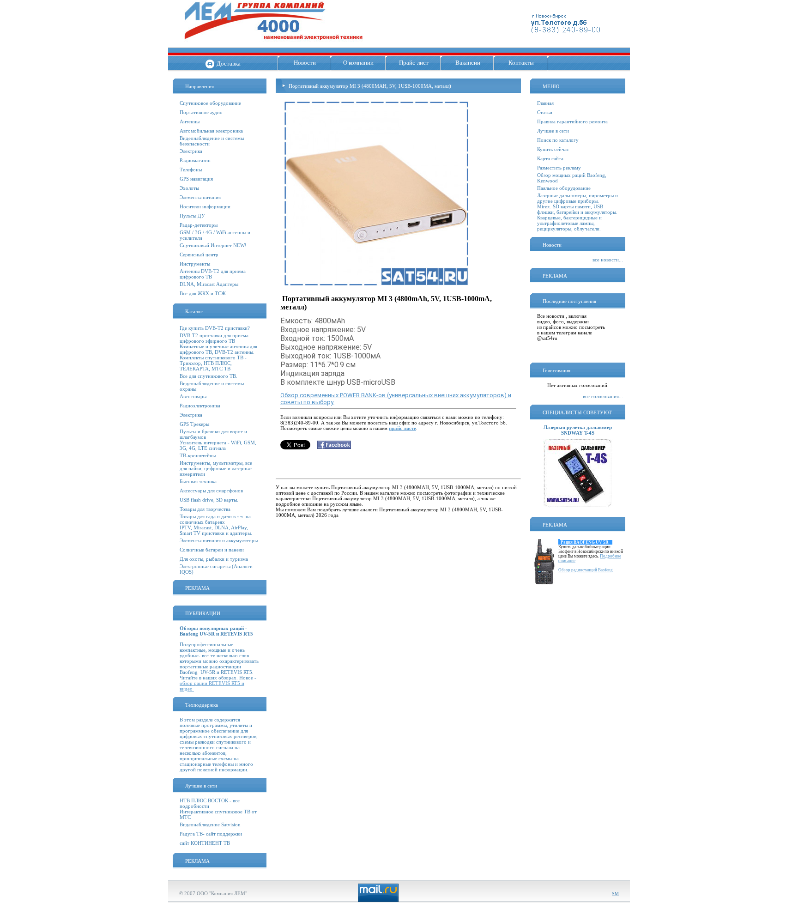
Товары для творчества (205, 509)
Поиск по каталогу (558, 140)
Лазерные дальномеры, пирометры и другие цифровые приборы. (577, 198)
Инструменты (195, 264)
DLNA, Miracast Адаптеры (209, 284)
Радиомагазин (195, 160)
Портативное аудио (201, 112)
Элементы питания (200, 197)
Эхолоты (189, 188)
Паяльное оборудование (564, 188)
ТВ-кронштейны (198, 455)
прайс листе (402, 428)
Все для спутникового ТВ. (208, 376)
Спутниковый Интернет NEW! (213, 245)
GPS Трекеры (194, 424)
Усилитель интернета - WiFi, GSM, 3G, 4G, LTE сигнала (218, 445)
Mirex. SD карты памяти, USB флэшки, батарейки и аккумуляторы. (577, 209)
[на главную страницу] (273, 44)
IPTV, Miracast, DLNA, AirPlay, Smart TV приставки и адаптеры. (216, 530)
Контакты (521, 62)
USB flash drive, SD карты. (209, 500)
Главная (545, 103)
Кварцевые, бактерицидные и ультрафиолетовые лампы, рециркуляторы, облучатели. (569, 223)
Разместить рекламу (559, 167)
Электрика (191, 151)
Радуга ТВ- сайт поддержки (211, 833)
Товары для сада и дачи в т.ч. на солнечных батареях (215, 519)
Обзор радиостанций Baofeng (585, 570)
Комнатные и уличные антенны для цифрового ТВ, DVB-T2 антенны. (218, 349)
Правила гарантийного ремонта (572, 121)
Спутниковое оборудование (210, 103)
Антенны (190, 121)
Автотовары (193, 396)
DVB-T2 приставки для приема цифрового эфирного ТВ (214, 338)
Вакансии (467, 62)
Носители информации (205, 206)
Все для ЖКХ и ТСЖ (203, 293)
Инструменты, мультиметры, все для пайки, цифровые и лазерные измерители (216, 468)
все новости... (607, 259)
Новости (305, 62)
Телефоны (191, 169)
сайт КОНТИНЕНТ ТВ (205, 843)
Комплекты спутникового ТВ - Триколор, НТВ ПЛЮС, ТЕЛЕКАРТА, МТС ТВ (213, 363)
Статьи (544, 112)
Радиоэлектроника (200, 405)
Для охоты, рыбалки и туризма (214, 559)
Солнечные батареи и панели (212, 549)
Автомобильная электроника (211, 130)
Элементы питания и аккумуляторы (219, 540)
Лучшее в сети (553, 130)
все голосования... (603, 396)
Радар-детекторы (199, 225)
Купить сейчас (553, 149)
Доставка (229, 63)
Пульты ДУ (192, 215)
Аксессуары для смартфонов (211, 490)
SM (615, 893)
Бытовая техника (198, 481)
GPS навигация (196, 179)
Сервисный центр (199, 254)
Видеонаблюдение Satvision (210, 824)
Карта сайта (550, 158)
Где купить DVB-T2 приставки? (215, 328)
